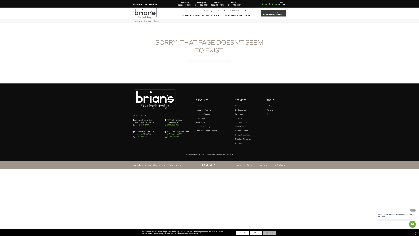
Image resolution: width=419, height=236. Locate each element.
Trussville (217, 4)
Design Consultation (243, 135)
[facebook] (203, 165)
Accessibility (240, 165)
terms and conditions (176, 233)
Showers (238, 118)
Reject (255, 232)
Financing (208, 10)
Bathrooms (239, 114)
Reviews (270, 110)
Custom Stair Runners (243, 127)
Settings (269, 232)
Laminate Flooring (203, 114)
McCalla (234, 4)
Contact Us (235, 10)
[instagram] (214, 165)
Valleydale (184, 4)
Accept (243, 232)
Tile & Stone (200, 122)
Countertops (197, 16)
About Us (221, 10)
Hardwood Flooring (203, 110)
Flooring (184, 16)
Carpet (199, 106)
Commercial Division (145, 4)
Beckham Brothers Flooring (206, 131)
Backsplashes (240, 110)
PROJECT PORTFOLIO (216, 16)
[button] (246, 10)
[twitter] (207, 165)
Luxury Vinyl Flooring (204, 118)
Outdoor (238, 143)
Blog (268, 114)
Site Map (251, 165)
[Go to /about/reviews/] (269, 3)
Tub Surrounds (241, 122)
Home (135, 21)
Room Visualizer (241, 131)
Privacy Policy (262, 165)
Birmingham (201, 4)
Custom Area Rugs (203, 127)
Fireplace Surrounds (243, 139)
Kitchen (238, 106)
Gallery (269, 106)
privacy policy (158, 233)
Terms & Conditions (277, 165)
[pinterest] (211, 165)
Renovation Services (239, 16)
